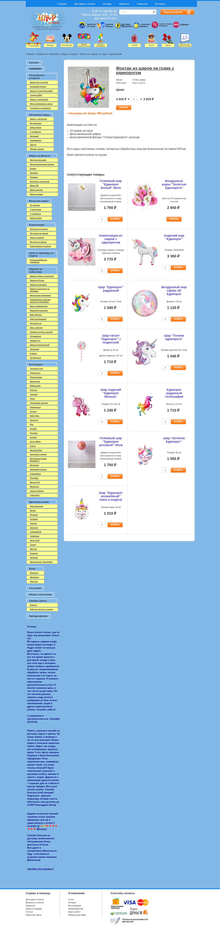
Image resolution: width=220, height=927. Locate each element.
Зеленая (34, 558)
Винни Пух (35, 482)
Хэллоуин (34, 349)
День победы (36, 328)
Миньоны (34, 487)
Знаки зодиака (37, 491)
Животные (35, 381)
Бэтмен (33, 429)
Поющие (34, 177)
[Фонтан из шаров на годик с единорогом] (88, 87)
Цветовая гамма (39, 502)
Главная (62, 3)
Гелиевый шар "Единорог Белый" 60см (111, 184)
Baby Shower (36, 315)
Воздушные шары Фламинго (38, 460)
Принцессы (35, 407)
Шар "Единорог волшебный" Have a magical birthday (111, 498)
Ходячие (34, 173)
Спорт (33, 446)
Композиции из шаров (40, 246)
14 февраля (35, 358)
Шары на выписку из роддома (40, 290)
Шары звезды (36, 190)
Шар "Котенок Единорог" (174, 439)
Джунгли (34, 420)
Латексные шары (39, 114)
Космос (33, 437)
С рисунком (35, 209)
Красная (34, 553)
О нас (71, 899)
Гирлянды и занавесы (40, 108)
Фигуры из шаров (38, 242)
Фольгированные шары (41, 104)
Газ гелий (35, 588)
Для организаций (38, 319)
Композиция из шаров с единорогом (110, 239)
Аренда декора (38, 616)
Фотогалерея (74, 905)
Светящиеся (35, 140)
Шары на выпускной (40, 345)
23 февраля (35, 336)
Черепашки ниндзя (39, 403)
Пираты (33, 390)
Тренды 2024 (36, 95)
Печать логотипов (40, 594)
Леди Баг (34, 478)
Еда (31, 424)
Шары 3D (34, 186)
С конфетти (35, 214)
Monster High (36, 450)
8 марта (33, 353)
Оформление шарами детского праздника (40, 301)
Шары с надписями (39, 99)
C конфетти (35, 132)
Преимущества (75, 909)
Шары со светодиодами (41, 91)
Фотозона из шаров (39, 233)
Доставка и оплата (84, 3)
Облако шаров (37, 149)
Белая (33, 510)
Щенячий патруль (38, 469)
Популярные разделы (37, 76)
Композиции (36, 224)
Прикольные (36, 377)
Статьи (29, 912)
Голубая (33, 519)
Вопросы (124, 3)
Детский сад (35, 323)
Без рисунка (35, 123)
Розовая (34, 515)
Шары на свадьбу (38, 285)
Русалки (34, 433)
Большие (34, 136)
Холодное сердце (38, 454)
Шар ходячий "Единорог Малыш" (111, 393)
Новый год (35, 341)
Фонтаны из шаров (39, 229)
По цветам (35, 205)
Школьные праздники (40, 295)
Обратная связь (33, 915)
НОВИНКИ (35, 68)
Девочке (34, 581)
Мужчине (34, 573)
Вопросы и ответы (35, 902)
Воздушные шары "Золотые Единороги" (174, 184)
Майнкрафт (35, 386)
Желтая (33, 549)
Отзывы (107, 3)
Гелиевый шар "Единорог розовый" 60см (111, 441)
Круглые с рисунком (39, 181)
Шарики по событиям (48, 54)
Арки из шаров (37, 238)
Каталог (34, 62)
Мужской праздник (39, 310)
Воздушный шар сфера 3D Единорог (174, 290)
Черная (33, 523)
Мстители (34, 465)
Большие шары (38, 200)
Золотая (34, 528)
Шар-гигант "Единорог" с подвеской (111, 339)
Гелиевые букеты (38, 87)
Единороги (35, 373)
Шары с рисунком (38, 119)
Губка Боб (35, 495)
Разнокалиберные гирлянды (38, 261)
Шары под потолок (39, 82)
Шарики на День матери (41, 332)
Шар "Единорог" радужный (111, 288)
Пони (32, 399)
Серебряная (35, 532)
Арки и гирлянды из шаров (41, 254)
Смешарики (35, 474)
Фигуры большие (38, 160)
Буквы (33, 169)
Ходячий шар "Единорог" (174, 237)
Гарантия (142, 3)
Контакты (160, 3)
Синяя (33, 545)
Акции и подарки (34, 909)
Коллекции (36, 364)
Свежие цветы (38, 600)
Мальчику (34, 577)
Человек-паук (36, 369)
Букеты (33, 605)
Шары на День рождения (42, 276)
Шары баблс (36, 218)
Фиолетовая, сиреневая (41, 562)
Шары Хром (35, 127)
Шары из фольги (39, 155)
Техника (33, 394)
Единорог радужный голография (174, 393)
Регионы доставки (77, 915)
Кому (32, 568)
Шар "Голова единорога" (174, 337)
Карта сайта (74, 912)
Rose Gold (35, 540)
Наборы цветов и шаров (41, 609)
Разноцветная (36, 506)
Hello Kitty (34, 416)
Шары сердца (36, 194)
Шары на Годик (69, 54)
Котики (33, 411)
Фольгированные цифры (42, 164)
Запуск (33, 145)
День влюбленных (39, 306)
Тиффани (34, 536)
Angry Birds (35, 442)
